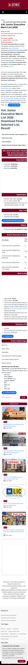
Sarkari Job (4, 631)
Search (23, 397)
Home (3, 20)
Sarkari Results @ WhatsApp (8, 615)
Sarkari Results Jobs (13, 631)
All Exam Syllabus (10, 392)
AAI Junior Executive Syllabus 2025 (11, 98)
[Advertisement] (14, 560)
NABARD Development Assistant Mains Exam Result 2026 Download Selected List (13, 531)
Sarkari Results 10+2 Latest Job (14, 220)
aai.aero (11, 66)
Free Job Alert (15, 105)
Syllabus (8, 628)
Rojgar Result (4, 634)
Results (3, 628)
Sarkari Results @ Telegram (8, 618)
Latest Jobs (16, 628)
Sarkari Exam (13, 634)
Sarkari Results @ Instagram (8, 620)
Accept (21, 661)
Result (5, 422)
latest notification (14, 48)
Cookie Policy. (19, 657)
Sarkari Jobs (9, 336)
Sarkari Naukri (5, 639)
